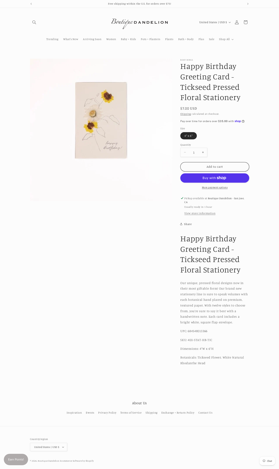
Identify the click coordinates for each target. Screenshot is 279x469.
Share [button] (188, 224)
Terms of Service (131, 412)
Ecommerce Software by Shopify (77, 461)
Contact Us (205, 412)
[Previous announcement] (31, 4)
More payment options (215, 187)
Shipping (185, 113)
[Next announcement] (248, 4)
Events (90, 412)
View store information (199, 213)
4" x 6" (188, 135)
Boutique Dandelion (48, 461)
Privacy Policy (107, 412)
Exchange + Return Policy (177, 412)
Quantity (185, 144)
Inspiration (74, 412)
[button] (34, 22)
